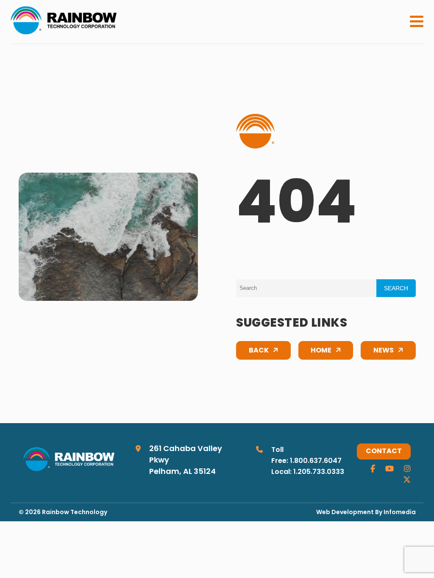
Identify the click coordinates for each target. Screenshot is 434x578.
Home (321, 351)
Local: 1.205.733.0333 (307, 472)
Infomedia (400, 512)
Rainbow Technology (74, 512)
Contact (384, 451)
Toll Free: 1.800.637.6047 (306, 456)
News (383, 351)
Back (259, 351)
